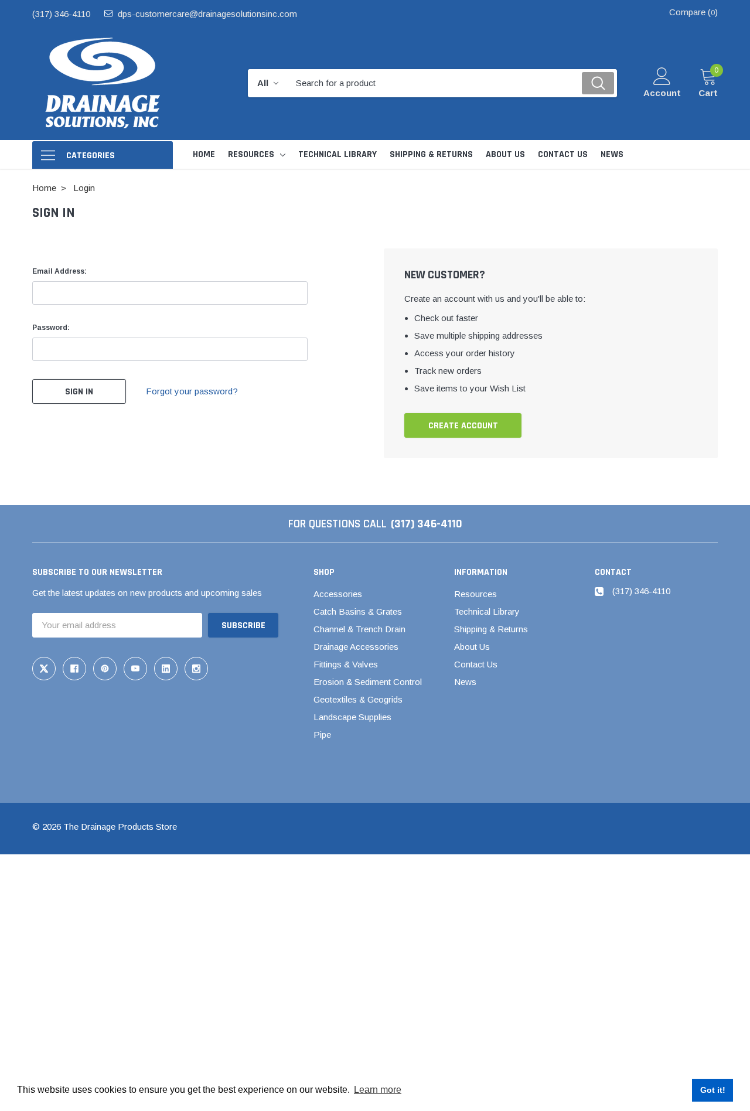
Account (662, 93)
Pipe (322, 734)
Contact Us (475, 664)
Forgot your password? (192, 391)
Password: (51, 327)
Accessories (337, 594)
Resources (251, 154)
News (465, 682)
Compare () (693, 12)
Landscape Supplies (352, 717)
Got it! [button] (712, 1090)
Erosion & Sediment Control (367, 682)
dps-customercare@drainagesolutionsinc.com (207, 13)
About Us (472, 647)
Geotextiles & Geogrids (358, 699)
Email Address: (59, 271)
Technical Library (487, 611)
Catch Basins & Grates (357, 611)
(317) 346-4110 (61, 13)
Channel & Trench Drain (359, 629)
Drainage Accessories (355, 647)
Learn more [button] (377, 1090)
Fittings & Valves (345, 664)
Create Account (463, 426)
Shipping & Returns (491, 629)
